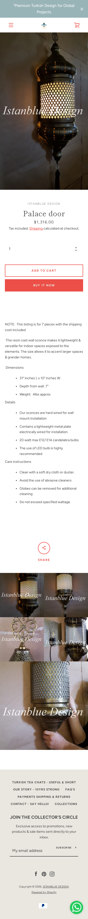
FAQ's (70, 789)
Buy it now (44, 285)
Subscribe (64, 847)
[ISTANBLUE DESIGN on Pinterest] (44, 874)
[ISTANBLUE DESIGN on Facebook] (35, 874)
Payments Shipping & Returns (44, 797)
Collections (66, 804)
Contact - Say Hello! (30, 804)
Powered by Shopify (44, 892)
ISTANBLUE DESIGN (56, 886)
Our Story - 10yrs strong (36, 789)
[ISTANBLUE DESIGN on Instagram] (52, 874)
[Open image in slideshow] (44, 111)
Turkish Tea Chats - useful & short (44, 782)
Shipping (36, 228)
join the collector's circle (44, 817)
